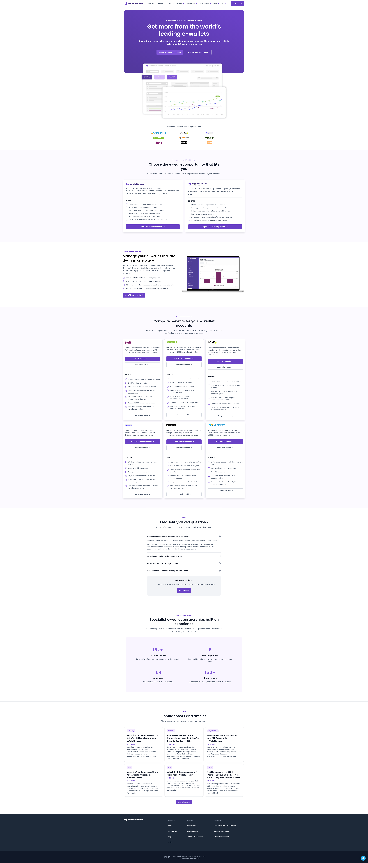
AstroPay (131, 731)
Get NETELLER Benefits (182, 359)
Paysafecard (212, 731)
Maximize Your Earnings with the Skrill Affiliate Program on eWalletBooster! (142, 775)
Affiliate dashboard (221, 837)
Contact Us (172, 831)
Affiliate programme (155, 3)
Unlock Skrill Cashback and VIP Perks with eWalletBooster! (182, 773)
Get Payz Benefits (224, 361)
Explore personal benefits (169, 52)
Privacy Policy (192, 831)
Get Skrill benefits (141, 359)
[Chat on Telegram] (363, 858)
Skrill (129, 767)
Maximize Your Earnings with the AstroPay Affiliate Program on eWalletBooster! (142, 738)
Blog (169, 837)
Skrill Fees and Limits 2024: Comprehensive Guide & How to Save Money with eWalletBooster (223, 775)
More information (141, 365)
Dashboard (237, 3)
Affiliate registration (221, 831)
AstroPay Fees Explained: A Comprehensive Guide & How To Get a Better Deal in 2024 (183, 738)
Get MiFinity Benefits (224, 442)
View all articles (184, 802)
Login (170, 842)
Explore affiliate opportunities (197, 52)
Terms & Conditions (195, 837)
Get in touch (184, 590)
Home (170, 826)
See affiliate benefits (133, 295)
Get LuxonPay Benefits (183, 442)
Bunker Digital (195, 858)
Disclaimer (191, 826)
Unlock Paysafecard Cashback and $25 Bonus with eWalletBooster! (222, 738)
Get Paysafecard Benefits (141, 442)
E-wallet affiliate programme (225, 826)
